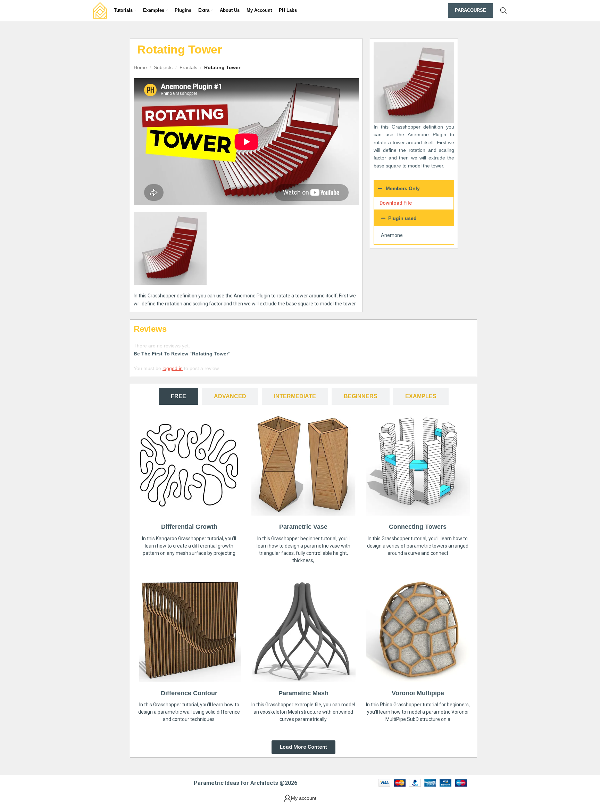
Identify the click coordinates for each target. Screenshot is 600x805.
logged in (172, 368)
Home (140, 67)
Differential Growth (189, 526)
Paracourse (470, 10)
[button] (414, 218)
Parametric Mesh (303, 693)
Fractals (188, 67)
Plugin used (402, 218)
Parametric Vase (303, 526)
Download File (396, 203)
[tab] (178, 396)
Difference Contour (189, 693)
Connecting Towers (418, 526)
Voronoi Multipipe (418, 693)
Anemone (392, 235)
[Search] (503, 10)
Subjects (163, 67)
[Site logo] (100, 10)
